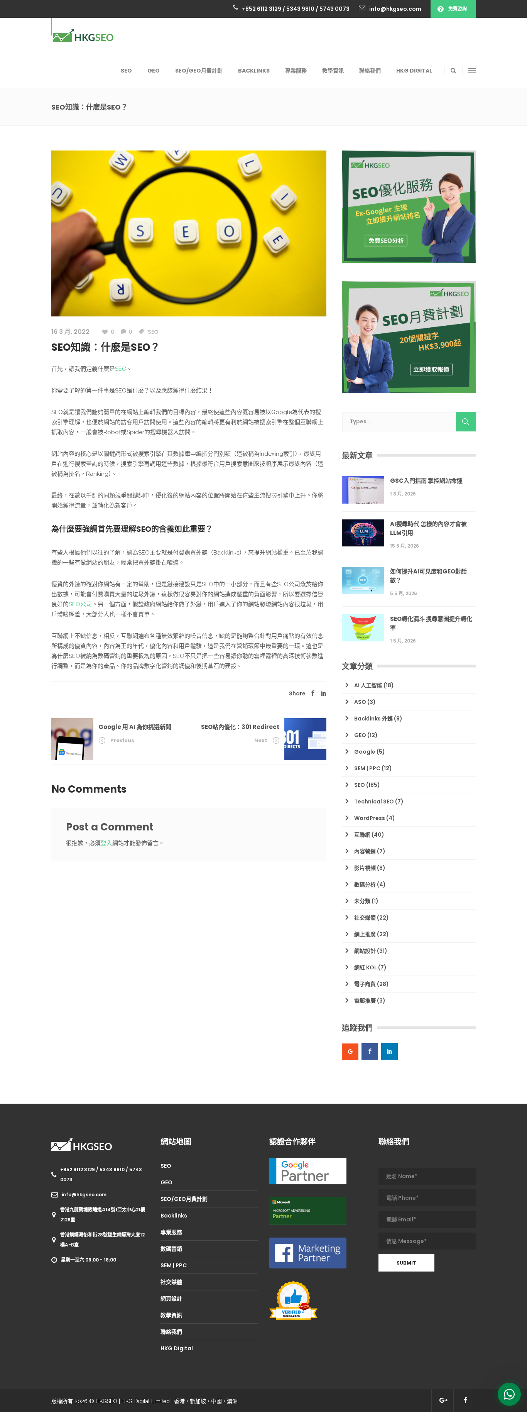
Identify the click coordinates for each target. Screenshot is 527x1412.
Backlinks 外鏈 (373, 718)
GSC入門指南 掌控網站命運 (426, 481)
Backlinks (173, 1215)
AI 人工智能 (368, 685)
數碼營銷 (171, 1249)
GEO (360, 735)
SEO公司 (80, 604)
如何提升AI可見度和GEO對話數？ (428, 575)
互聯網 (362, 835)
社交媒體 (365, 918)
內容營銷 (365, 851)
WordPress (369, 818)
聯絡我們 (171, 1332)
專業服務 (171, 1232)
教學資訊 (171, 1315)
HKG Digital (176, 1348)
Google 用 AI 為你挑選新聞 (134, 727)
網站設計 (365, 951)
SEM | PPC (367, 768)
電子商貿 (365, 984)
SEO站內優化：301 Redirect (240, 727)
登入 (106, 843)
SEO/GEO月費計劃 (184, 1199)
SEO (153, 332)
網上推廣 (365, 934)
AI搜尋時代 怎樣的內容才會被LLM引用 (428, 528)
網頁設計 (171, 1298)
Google (364, 752)
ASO (360, 702)
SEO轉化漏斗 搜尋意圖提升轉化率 (431, 623)
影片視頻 (365, 868)
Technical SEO (374, 801)
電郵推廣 (365, 1000)
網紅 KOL (365, 967)
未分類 (362, 901)
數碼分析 (365, 884)
